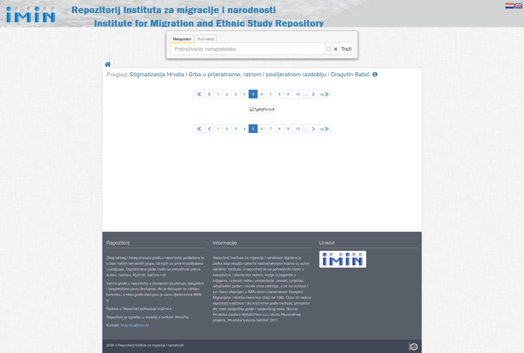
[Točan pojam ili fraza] (328, 48)
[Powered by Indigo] (413, 346)
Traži (346, 48)
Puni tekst (206, 38)
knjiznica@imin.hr (135, 325)
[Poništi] (336, 48)
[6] (313, 94)
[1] (199, 94)
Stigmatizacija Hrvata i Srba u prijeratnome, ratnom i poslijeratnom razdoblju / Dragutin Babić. (251, 74)
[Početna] (107, 65)
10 (298, 93)
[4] (209, 94)
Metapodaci (182, 38)
